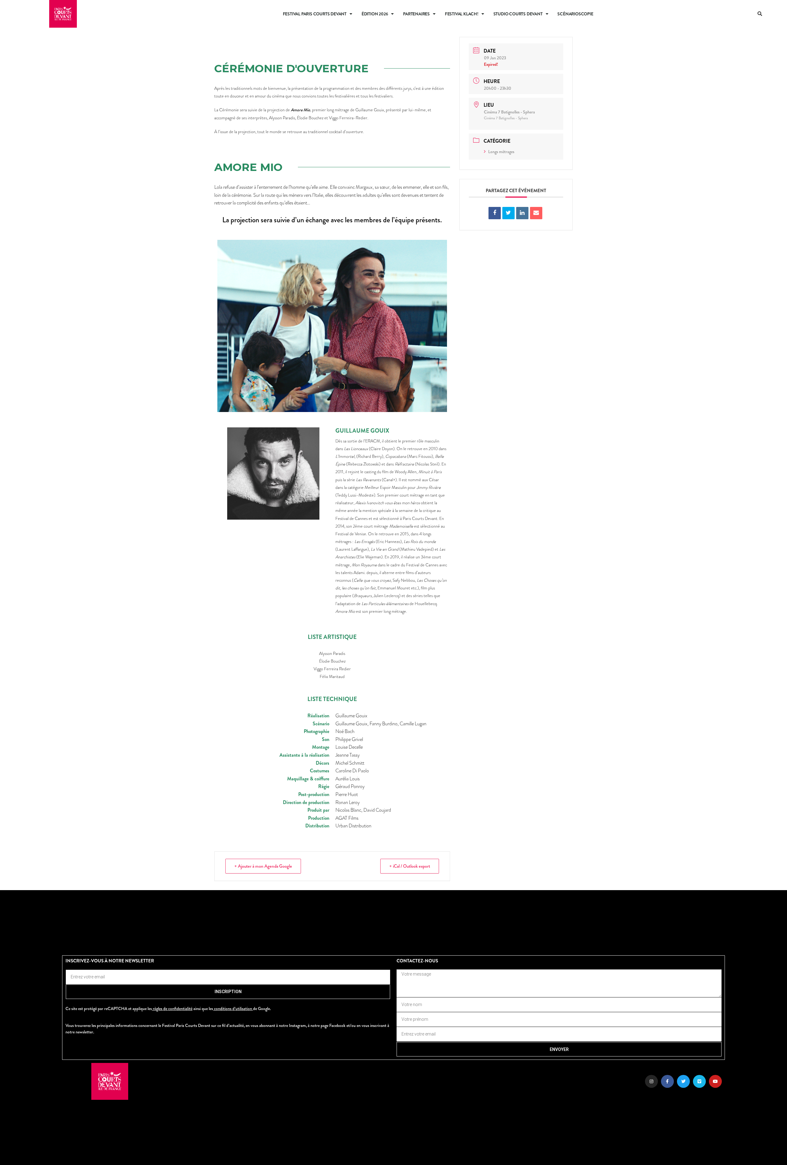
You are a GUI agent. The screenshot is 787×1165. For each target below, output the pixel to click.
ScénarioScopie (575, 14)
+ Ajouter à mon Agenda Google (263, 866)
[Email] (536, 213)
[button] (760, 14)
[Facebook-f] (667, 1081)
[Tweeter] (508, 213)
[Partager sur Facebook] (494, 213)
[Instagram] (651, 1081)
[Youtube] (715, 1081)
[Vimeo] (699, 1081)
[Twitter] (683, 1081)
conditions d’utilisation (233, 1008)
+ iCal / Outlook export (409, 866)
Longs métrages (501, 152)
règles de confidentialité (172, 1008)
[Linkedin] (522, 213)
